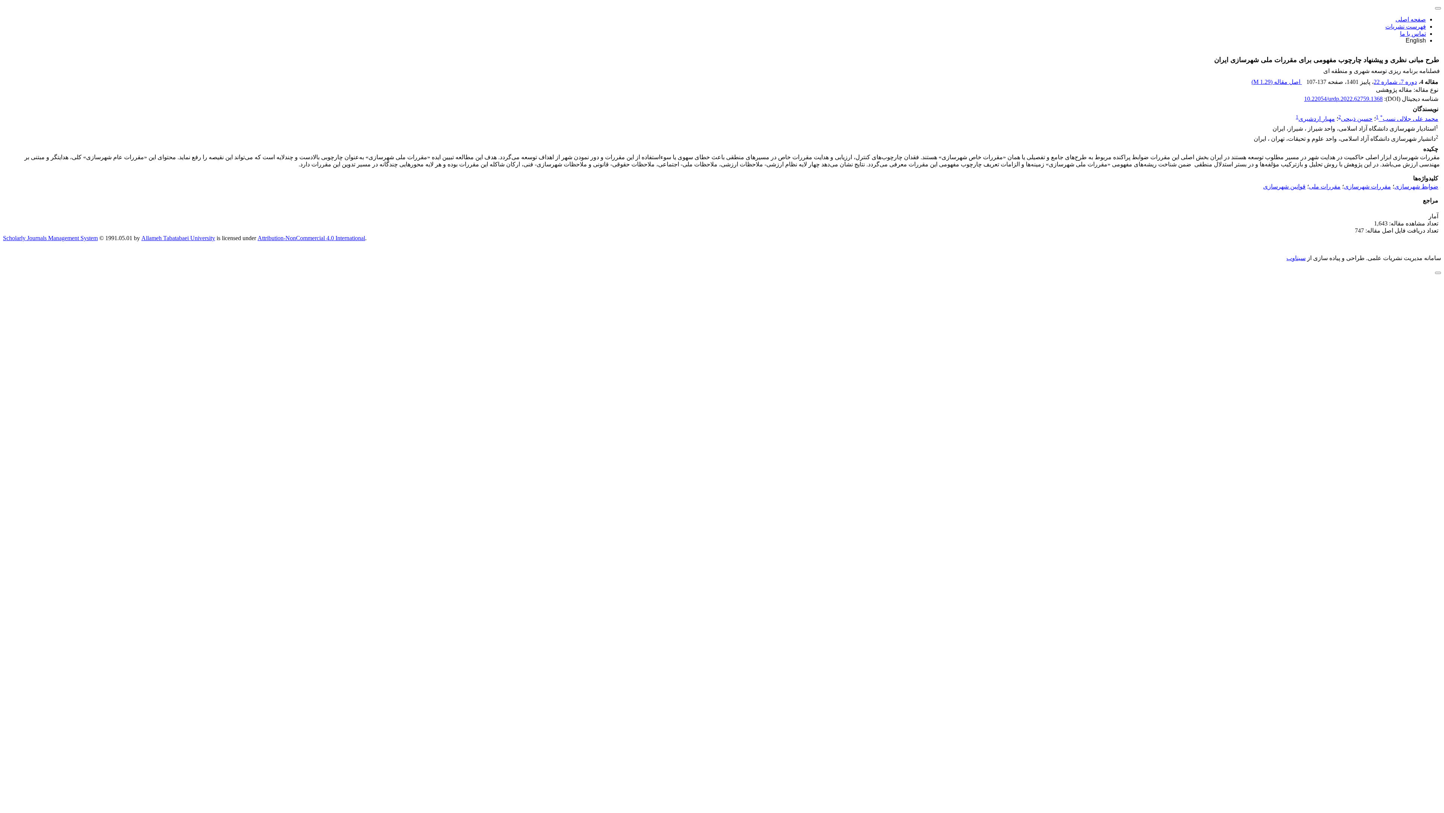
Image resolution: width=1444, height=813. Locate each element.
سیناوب (1296, 258)
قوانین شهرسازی (1284, 186)
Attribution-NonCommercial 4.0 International (311, 238)
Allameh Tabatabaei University (178, 238)
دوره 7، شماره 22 (1395, 82)
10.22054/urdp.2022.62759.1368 (1343, 99)
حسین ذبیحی (1357, 119)
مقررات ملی (1325, 186)
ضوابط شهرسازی (1416, 186)
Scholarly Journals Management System (50, 238)
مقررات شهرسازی (1367, 186)
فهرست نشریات (1405, 26)
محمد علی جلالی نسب (1409, 119)
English (1416, 40)
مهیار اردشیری (1316, 119)
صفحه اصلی (1410, 19)
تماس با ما (1413, 33)
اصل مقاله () (1276, 82)
